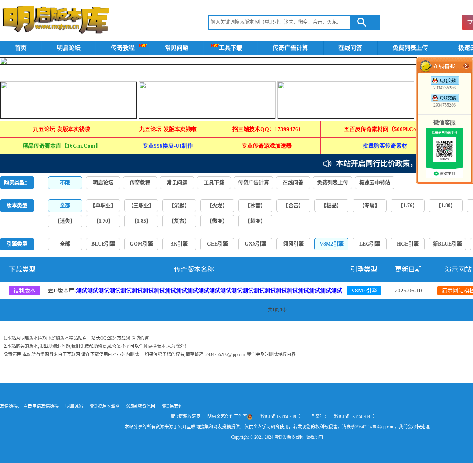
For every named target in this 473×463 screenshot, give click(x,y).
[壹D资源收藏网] (56, 21)
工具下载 (230, 48)
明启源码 (74, 406)
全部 (65, 244)
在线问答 (350, 48)
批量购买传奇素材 (385, 146)
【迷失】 (65, 221)
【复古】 (179, 221)
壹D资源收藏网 (105, 406)
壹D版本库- (195, 291)
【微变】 (217, 221)
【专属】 (369, 205)
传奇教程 (123, 48)
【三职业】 (141, 205)
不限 (65, 182)
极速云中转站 (374, 182)
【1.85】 (141, 221)
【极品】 (331, 205)
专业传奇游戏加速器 (267, 146)
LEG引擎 (369, 244)
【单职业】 (103, 205)
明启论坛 (69, 48)
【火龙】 (217, 205)
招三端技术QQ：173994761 (266, 129)
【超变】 (255, 221)
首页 (21, 48)
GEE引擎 (217, 244)
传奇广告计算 (290, 48)
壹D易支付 (172, 406)
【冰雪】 (255, 205)
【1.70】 (103, 221)
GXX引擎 (255, 244)
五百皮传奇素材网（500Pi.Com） (385, 129)
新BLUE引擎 (447, 244)
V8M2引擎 (364, 291)
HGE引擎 (408, 244)
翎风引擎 (293, 244)
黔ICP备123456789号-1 (282, 416)
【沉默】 (179, 205)
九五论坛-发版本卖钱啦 (61, 129)
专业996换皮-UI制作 (168, 146)
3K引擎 (179, 244)
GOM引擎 (141, 244)
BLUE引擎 (103, 244)
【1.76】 (408, 205)
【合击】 (293, 205)
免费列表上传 (410, 48)
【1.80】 (446, 205)
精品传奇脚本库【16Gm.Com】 (62, 146)
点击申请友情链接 (41, 406)
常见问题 (176, 48)
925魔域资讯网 (141, 406)
